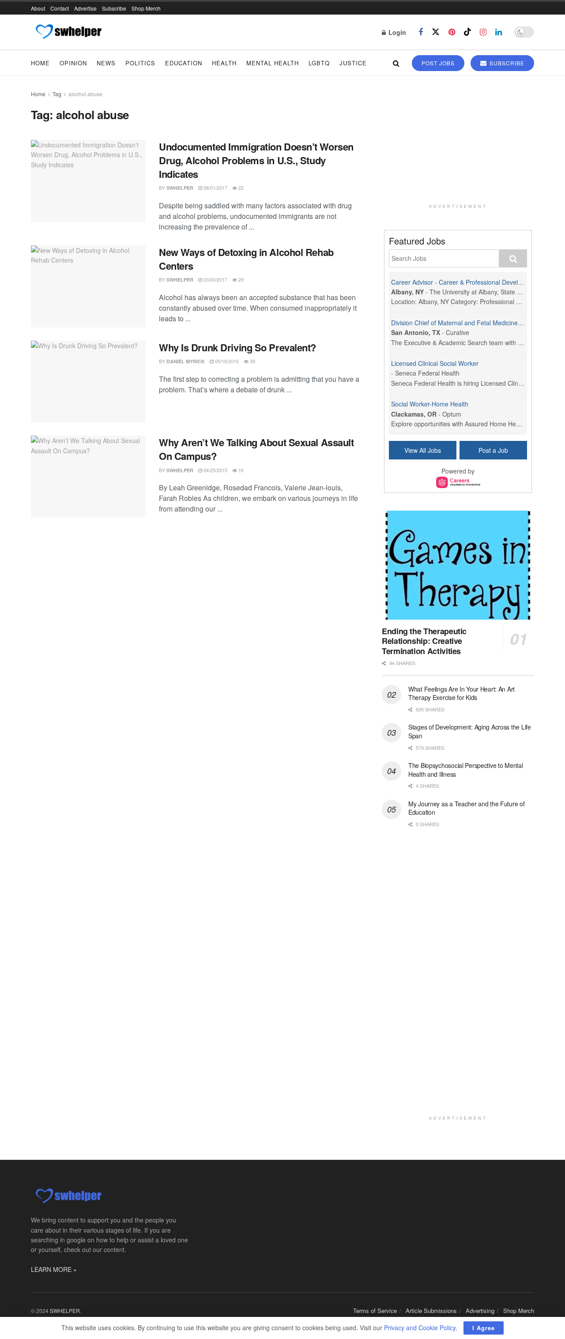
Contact (59, 8)
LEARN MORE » (54, 1269)
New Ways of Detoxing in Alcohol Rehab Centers (246, 259)
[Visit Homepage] (68, 32)
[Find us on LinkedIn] (498, 32)
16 (240, 470)
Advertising (480, 1310)
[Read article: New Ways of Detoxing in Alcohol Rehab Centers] (88, 286)
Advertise (85, 8)
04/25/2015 (214, 470)
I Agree (483, 1328)
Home (40, 63)
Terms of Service (375, 1310)
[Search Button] (396, 62)
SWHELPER (179, 187)
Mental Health (272, 63)
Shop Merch (146, 8)
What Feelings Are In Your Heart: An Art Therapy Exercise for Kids (461, 693)
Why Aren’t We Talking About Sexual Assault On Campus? (256, 449)
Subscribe (114, 8)
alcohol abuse (85, 94)
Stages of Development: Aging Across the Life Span (469, 731)
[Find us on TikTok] (467, 32)
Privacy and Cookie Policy (420, 1327)
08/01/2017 (214, 187)
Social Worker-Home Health (429, 403)
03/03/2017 (214, 279)
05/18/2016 (226, 361)
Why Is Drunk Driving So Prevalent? (237, 347)
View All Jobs (422, 450)
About (38, 8)
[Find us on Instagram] (483, 32)
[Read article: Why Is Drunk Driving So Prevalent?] (88, 382)
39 (252, 361)
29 (240, 279)
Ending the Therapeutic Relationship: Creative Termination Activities (424, 641)
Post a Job (493, 450)
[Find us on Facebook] (420, 32)
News (106, 63)
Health (224, 63)
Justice (353, 63)
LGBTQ (319, 63)
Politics (140, 63)
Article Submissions (431, 1310)
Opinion (73, 63)
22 (240, 187)
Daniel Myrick (185, 361)
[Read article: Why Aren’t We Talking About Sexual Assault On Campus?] (88, 477)
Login (396, 32)
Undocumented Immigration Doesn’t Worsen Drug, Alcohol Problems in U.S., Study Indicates (256, 160)
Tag (57, 94)
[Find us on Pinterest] (451, 32)
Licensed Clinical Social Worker (434, 363)
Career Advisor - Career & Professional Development (465, 282)
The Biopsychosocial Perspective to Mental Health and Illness (465, 770)
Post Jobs (438, 63)
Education (183, 63)
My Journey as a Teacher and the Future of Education (466, 808)
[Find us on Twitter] (436, 32)
